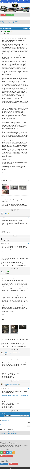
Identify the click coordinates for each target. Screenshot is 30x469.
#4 (28, 276)
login (23, 1)
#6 (28, 388)
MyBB (6, 468)
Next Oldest (5, 413)
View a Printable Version (6, 420)
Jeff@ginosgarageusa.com (11, 353)
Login (3, 14)
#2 (28, 217)
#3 (28, 243)
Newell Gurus (3, 21)
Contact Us (4, 464)
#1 (28, 35)
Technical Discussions (13, 21)
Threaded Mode (26, 28)
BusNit (5, 213)
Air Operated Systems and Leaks (9, 22)
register (28, 1)
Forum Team (14, 464)
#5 (28, 357)
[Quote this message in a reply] (18, 210)
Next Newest (12, 413)
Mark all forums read (7, 456)
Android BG (17, 468)
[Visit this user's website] (12, 210)
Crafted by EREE (10, 468)
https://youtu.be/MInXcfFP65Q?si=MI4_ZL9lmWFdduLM (15, 395)
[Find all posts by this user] (15, 210)
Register (11, 14)
